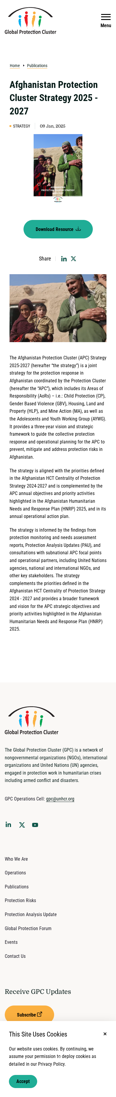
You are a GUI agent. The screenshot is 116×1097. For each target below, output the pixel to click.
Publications (37, 65)
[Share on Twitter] (73, 258)
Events (11, 942)
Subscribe (26, 1015)
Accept (23, 1081)
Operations (15, 873)
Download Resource (55, 229)
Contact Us (15, 956)
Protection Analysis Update (31, 914)
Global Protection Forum (28, 928)
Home (15, 65)
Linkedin (9, 825)
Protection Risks (20, 900)
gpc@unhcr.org (60, 799)
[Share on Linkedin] (64, 258)
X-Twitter (23, 826)
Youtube (37, 826)
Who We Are (16, 859)
